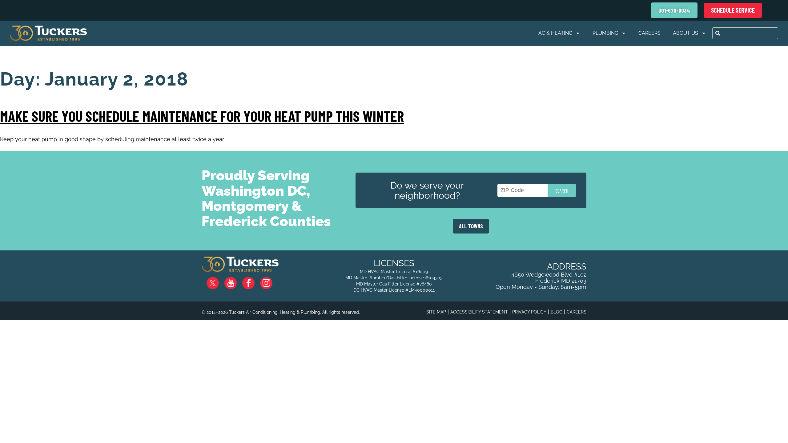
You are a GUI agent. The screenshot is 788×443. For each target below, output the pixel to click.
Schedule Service (733, 10)
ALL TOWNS (471, 226)
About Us (685, 33)
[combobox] (745, 33)
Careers (649, 33)
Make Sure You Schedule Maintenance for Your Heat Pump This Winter (202, 116)
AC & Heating (555, 33)
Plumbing (605, 33)
